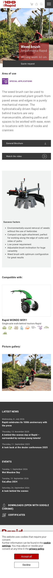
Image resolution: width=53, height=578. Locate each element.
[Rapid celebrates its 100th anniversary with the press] (25, 422)
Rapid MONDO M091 (14, 320)
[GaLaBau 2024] (25, 480)
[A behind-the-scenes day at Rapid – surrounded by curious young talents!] (25, 435)
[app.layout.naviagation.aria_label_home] (9, 4)
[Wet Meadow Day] (25, 471)
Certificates (16, 515)
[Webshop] (31, 4)
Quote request (28, 64)
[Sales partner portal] (36, 4)
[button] (41, 4)
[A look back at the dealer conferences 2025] (25, 446)
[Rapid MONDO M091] (26, 300)
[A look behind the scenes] (25, 489)
